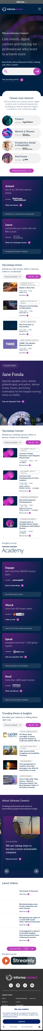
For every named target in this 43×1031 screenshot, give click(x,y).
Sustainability (19, 1005)
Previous (4, 419)
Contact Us (32, 998)
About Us (4, 1002)
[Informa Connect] (18, 985)
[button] (37, 71)
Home (4, 998)
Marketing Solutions (21, 998)
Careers (18, 1002)
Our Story (5, 1005)
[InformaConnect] (11, 985)
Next (38, 419)
